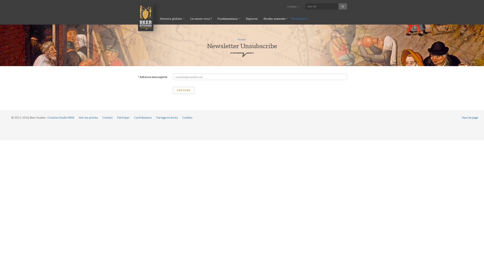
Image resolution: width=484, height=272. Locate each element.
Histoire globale (171, 18)
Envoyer (183, 90)
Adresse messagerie (153, 77)
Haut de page (470, 117)
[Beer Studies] (145, 17)
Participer (123, 117)
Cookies (187, 117)
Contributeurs (143, 117)
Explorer (252, 18)
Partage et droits (167, 117)
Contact (107, 117)
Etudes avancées (275, 18)
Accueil (241, 39)
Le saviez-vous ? (201, 18)
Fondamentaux (227, 18)
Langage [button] (292, 6)
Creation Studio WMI (60, 117)
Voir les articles (88, 117)
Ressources (298, 18)
